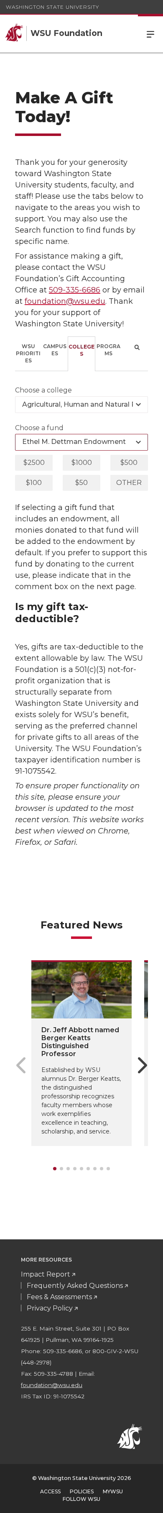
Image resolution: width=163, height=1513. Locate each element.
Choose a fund (39, 428)
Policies (82, 1491)
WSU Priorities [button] (28, 353)
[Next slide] (142, 1065)
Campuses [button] (54, 349)
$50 (81, 483)
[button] (135, 353)
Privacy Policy (50, 1308)
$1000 (81, 463)
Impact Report (45, 1274)
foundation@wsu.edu (65, 301)
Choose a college (43, 390)
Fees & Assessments (59, 1297)
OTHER (129, 483)
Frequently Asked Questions (75, 1286)
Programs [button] (108, 349)
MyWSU (113, 1491)
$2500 (34, 463)
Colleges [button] (81, 350)
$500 (129, 463)
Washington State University (52, 7)
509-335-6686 (74, 290)
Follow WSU (81, 1499)
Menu (150, 33)
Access (50, 1491)
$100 (34, 483)
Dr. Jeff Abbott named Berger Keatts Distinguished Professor (80, 1042)
